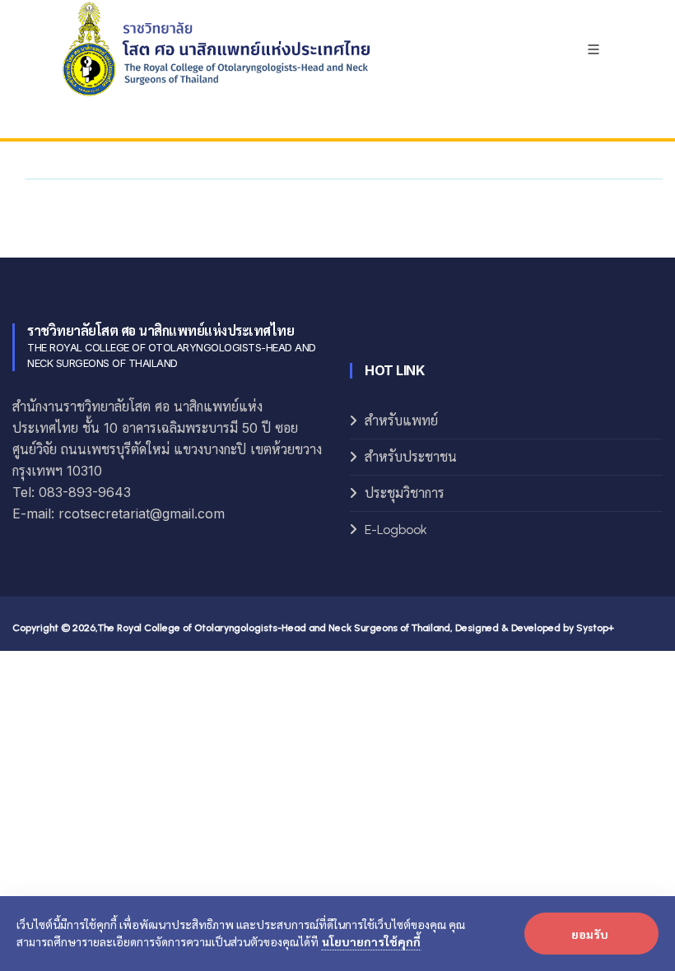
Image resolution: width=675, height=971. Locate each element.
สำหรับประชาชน (411, 457)
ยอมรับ (589, 934)
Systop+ (595, 628)
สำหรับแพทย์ (401, 421)
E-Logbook (396, 529)
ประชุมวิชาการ (405, 493)
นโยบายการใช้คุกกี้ (371, 941)
